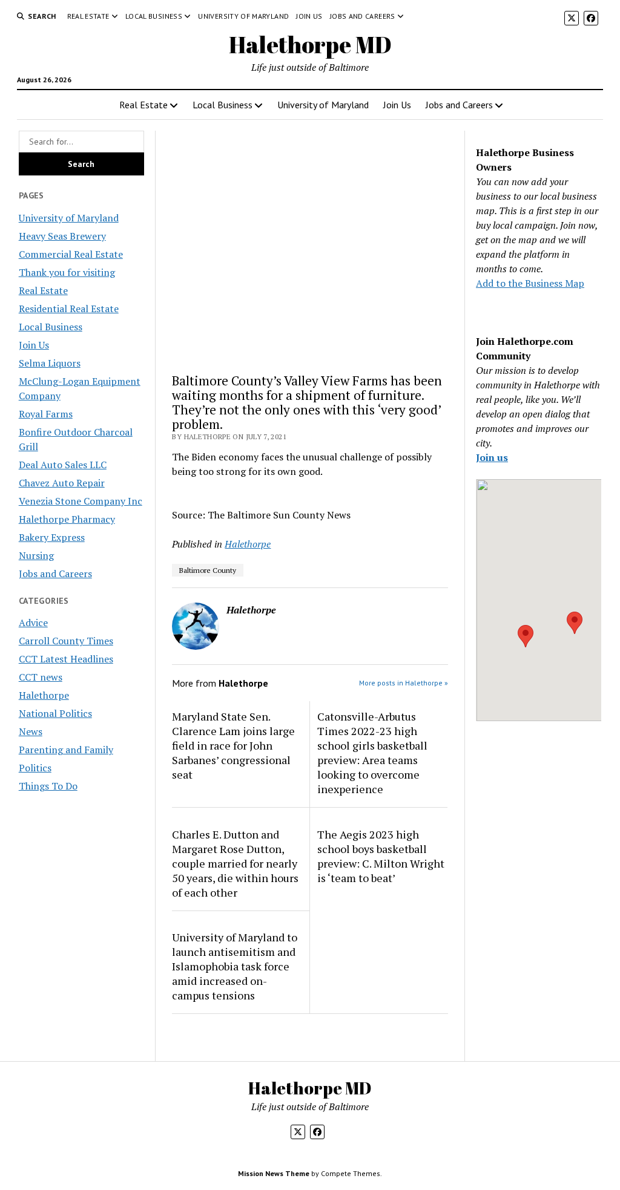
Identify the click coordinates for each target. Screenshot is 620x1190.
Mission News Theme (273, 1173)
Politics (35, 767)
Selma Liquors (50, 363)
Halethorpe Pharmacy (67, 519)
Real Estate (88, 16)
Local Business (153, 16)
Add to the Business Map (530, 283)
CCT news (40, 677)
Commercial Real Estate (71, 254)
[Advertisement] (309, 247)
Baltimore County (207, 570)
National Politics (55, 713)
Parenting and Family (66, 749)
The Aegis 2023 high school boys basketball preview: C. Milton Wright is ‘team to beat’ (380, 856)
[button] (525, 636)
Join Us (309, 16)
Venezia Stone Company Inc (80, 501)
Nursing (36, 555)
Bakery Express (52, 537)
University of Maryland (243, 16)
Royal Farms (46, 413)
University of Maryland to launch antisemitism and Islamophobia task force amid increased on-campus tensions (234, 966)
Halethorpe (44, 695)
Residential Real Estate (69, 308)
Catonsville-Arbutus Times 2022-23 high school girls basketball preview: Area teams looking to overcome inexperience (372, 752)
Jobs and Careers (362, 16)
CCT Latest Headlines (66, 658)
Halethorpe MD (310, 44)
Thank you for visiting (67, 272)
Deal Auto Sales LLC (63, 464)
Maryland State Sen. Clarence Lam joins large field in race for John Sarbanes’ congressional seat (233, 745)
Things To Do (48, 786)
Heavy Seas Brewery (62, 236)
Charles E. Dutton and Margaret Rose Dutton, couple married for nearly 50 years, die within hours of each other (235, 863)
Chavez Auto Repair (62, 482)
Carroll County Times (66, 640)
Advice (33, 622)
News (30, 731)
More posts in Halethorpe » (403, 682)
